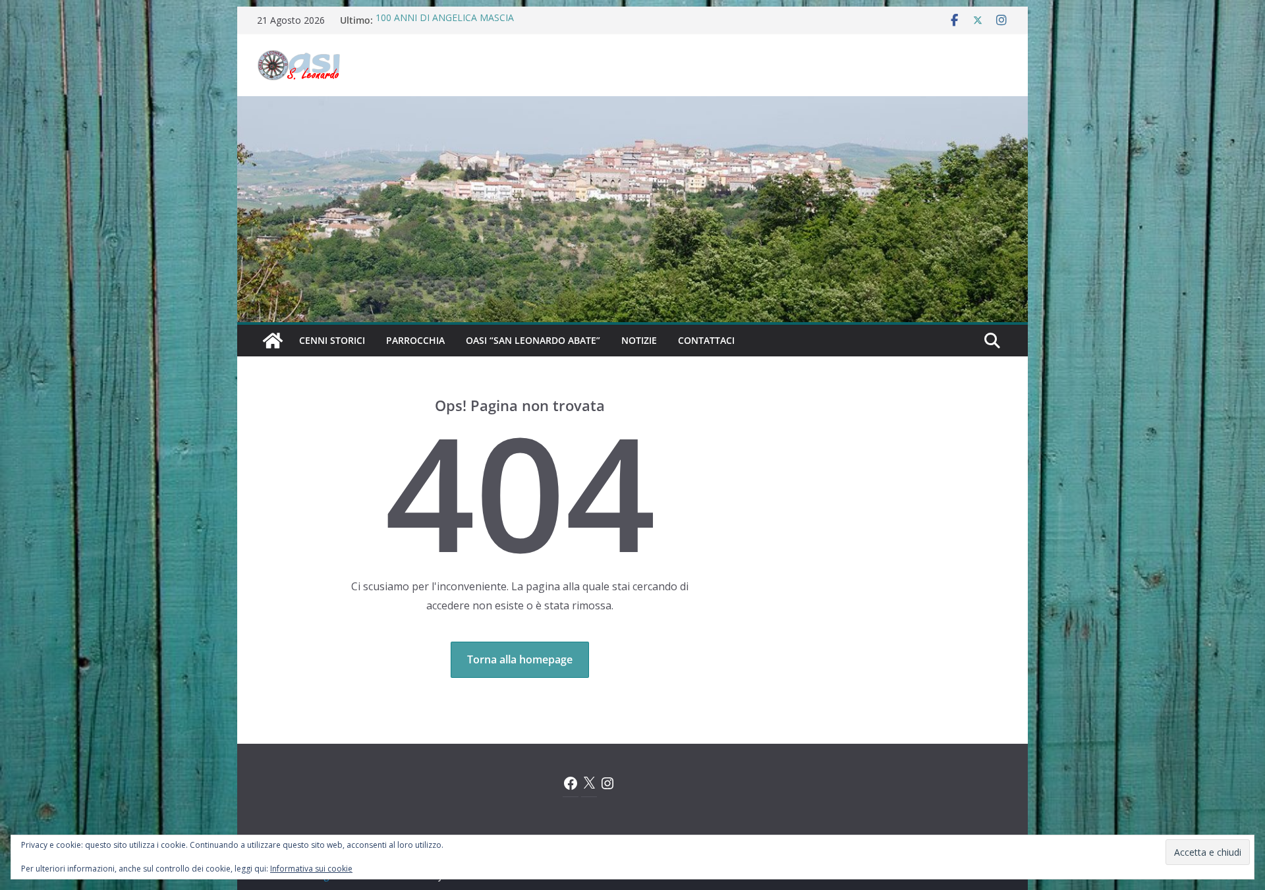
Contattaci (706, 340)
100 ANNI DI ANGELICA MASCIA (445, 20)
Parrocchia (415, 340)
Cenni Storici (332, 340)
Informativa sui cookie (311, 868)
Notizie (639, 340)
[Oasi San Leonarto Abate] (632, 105)
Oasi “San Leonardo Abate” (533, 340)
